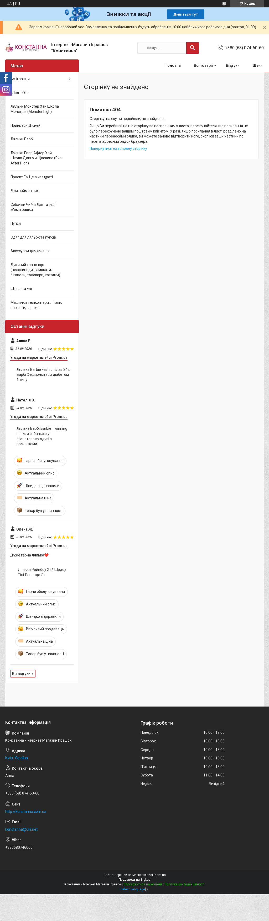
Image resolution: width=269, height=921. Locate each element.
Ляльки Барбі (22, 139)
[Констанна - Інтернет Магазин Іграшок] (26, 48)
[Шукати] (192, 48)
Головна (173, 65)
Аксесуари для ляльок (30, 251)
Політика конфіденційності (184, 884)
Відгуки (233, 65)
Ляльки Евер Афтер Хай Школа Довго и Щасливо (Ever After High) (37, 158)
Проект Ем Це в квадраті (32, 177)
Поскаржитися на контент (142, 884)
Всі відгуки (21, 673)
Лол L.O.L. (19, 93)
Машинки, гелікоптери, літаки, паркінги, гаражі (36, 305)
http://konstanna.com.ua (25, 811)
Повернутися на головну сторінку (118, 148)
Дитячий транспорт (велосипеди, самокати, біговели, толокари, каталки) (35, 270)
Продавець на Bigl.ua (135, 879)
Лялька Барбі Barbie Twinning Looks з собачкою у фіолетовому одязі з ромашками (42, 436)
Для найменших (25, 191)
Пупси (16, 223)
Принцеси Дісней (25, 125)
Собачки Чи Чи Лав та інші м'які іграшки (33, 207)
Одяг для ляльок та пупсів (33, 237)
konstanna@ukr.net (21, 829)
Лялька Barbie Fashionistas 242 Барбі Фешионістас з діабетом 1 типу (43, 374)
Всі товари (203, 65)
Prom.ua (160, 875)
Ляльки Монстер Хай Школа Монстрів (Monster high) (35, 109)
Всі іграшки (20, 79)
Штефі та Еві (21, 288)
